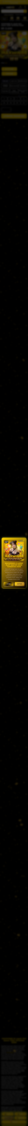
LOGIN (8, 584)
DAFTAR (19, 584)
